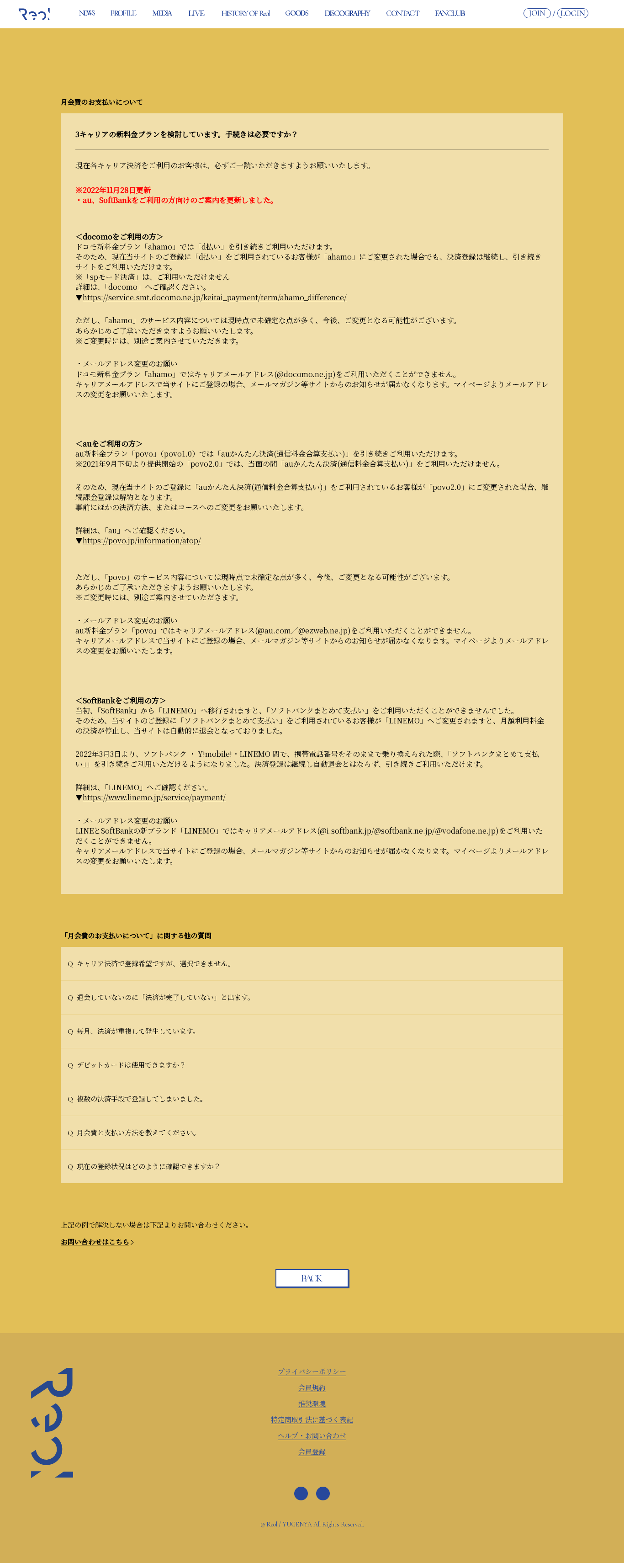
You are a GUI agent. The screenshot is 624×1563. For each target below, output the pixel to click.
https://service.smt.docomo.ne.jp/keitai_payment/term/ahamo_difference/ (215, 297)
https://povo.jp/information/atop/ (142, 540)
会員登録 (312, 1451)
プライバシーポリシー (312, 1371)
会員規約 (312, 1387)
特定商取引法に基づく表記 (312, 1419)
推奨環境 (312, 1403)
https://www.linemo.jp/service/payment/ (154, 797)
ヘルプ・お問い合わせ (312, 1435)
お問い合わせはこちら (95, 1241)
